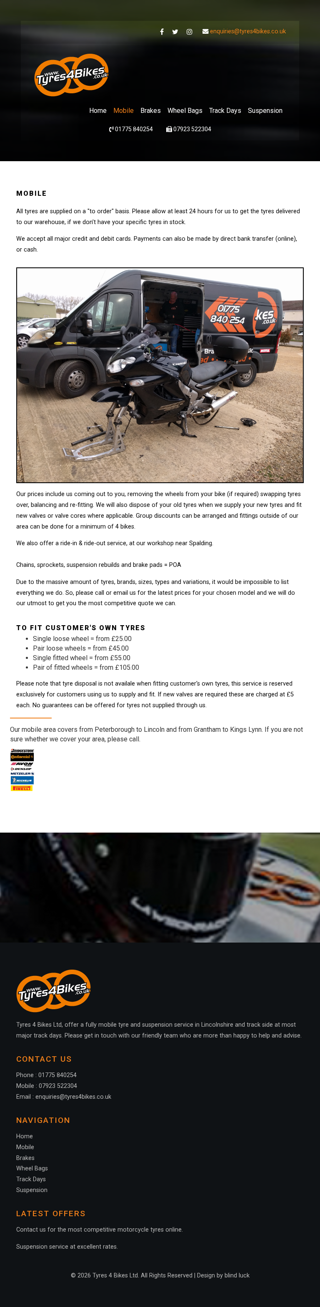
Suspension (265, 111)
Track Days (225, 111)
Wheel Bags (185, 111)
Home (98, 111)
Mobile (123, 111)
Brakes (150, 111)
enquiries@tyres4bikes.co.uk (248, 31)
